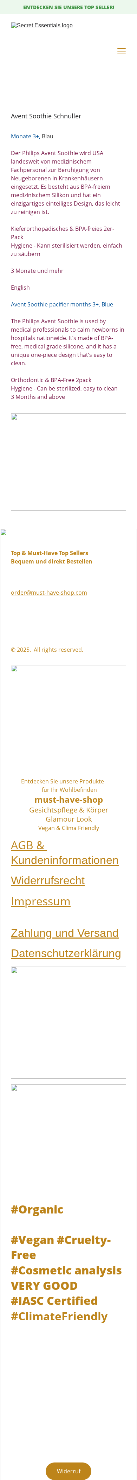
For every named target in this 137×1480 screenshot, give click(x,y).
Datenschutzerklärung (66, 953)
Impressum (41, 900)
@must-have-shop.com (56, 592)
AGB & (29, 844)
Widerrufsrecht (48, 880)
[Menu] (121, 51)
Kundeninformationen (65, 860)
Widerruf (68, 1471)
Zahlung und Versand (65, 933)
